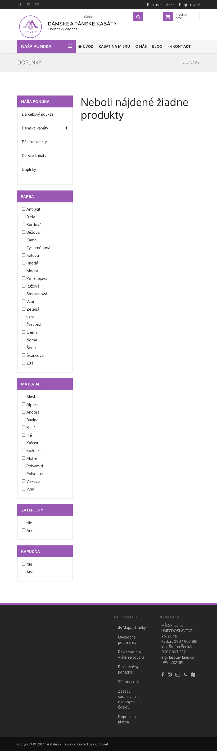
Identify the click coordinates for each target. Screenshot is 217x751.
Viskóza (33, 481)
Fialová (32, 255)
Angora (32, 412)
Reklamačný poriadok (128, 669)
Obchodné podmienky (127, 640)
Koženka (34, 450)
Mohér (32, 458)
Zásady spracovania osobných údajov (128, 699)
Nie (29, 522)
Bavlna (32, 419)
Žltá (30, 363)
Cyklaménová (38, 247)
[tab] (45, 114)
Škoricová (35, 355)
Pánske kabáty (34, 142)
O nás (141, 46)
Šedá (31, 347)
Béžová (33, 232)
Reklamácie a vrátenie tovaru (131, 654)
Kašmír (32, 442)
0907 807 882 (173, 652)
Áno (30, 530)
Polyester (35, 473)
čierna (31, 339)
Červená (33, 324)
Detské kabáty (34, 155)
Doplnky (191, 62)
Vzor (30, 301)
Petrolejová (36, 278)
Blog (157, 46)
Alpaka (32, 404)
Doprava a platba (127, 719)
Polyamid (34, 465)
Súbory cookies (131, 681)
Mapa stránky (134, 627)
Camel (32, 239)
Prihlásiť (154, 4)
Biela (30, 216)
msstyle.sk (53, 744)
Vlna (30, 489)
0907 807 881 (185, 641)
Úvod (87, 46)
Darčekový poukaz (37, 114)
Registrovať (189, 4)
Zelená (32, 309)
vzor (30, 316)
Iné (29, 435)
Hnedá (32, 263)
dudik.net (100, 744)
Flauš (30, 427)
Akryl (30, 396)
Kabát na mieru (114, 46)
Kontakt (181, 46)
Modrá (32, 270)
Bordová (34, 224)
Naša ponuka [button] (36, 46)
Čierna (32, 332)
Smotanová (36, 293)
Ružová (32, 286)
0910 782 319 (172, 662)
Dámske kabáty (35, 128)
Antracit (33, 209)
